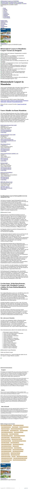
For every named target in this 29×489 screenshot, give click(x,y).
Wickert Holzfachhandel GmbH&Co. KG (9, 153)
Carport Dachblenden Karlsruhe (6, 451)
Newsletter (5, 13)
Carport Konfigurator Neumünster (19, 435)
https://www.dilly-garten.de (6, 188)
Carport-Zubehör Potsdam (5, 437)
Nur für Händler (6, 17)
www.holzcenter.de (5, 178)
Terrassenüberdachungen (17, 101)
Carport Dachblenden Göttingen (6, 449)
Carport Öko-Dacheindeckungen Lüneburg (20, 458)
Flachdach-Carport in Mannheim (10, 346)
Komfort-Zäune (4, 20)
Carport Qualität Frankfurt (5, 461)
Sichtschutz (3, 23)
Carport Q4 (12, 100)
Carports (2, 27)
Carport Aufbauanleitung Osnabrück (7, 435)
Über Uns (5, 10)
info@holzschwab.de (5, 148)
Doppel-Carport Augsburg (5, 428)
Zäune (18, 113)
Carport (3, 113)
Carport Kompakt (18, 100)
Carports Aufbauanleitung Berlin (6, 444)
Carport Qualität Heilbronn (15, 442)
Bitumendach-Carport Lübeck (15, 437)
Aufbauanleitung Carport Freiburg (6, 458)
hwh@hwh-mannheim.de (6, 130)
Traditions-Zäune (4, 21)
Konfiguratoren (6, 16)
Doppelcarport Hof (16, 446)
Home (4, 8)
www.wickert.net (4, 159)
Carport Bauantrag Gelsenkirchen (18, 444)
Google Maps (3, 132)
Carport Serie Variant (5, 100)
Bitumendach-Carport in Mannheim (10, 332)
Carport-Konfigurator (15, 354)
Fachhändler (11, 231)
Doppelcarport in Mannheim (9, 344)
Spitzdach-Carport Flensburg (5, 439)
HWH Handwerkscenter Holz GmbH (9, 125)
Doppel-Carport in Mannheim (9, 345)
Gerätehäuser (25, 100)
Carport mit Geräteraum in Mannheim (11, 339)
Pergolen (2, 25)
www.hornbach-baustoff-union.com (8, 140)
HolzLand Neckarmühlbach (6, 172)
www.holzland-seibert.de (6, 169)
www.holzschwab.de (5, 150)
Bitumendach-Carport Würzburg (17, 439)
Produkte (5, 9)
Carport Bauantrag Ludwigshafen (18, 451)
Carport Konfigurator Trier (14, 430)
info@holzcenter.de (5, 177)
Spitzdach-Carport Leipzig (5, 454)
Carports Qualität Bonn (17, 447)
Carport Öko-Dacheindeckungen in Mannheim (13, 333)
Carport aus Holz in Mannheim (9, 334)
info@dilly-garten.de (5, 186)
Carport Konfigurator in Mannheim (10, 338)
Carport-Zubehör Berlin (5, 430)
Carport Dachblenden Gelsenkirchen (7, 432)
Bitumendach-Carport (8, 230)
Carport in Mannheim (7, 337)
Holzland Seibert (4, 163)
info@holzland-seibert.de (6, 167)
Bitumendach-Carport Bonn (15, 454)
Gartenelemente (4, 26)
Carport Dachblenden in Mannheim (10, 335)
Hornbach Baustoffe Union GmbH (8, 134)
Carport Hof (13, 456)
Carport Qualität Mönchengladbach (6, 425)
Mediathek (5, 15)
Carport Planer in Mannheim (9, 340)
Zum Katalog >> (4, 43)
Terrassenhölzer (4, 24)
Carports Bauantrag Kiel (23, 430)
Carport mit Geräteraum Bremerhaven (17, 428)
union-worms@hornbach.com (7, 139)
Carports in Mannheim (8, 341)
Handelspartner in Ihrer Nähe (14, 278)
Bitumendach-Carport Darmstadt (22, 456)
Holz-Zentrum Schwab (5, 144)
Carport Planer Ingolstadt (5, 442)
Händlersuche (6, 14)
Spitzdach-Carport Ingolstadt (5, 456)
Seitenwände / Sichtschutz (6, 101)
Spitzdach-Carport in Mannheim (10, 347)
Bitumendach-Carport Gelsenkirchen (7, 447)
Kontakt (5, 11)
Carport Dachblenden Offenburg (18, 425)
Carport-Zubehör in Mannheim (9, 343)
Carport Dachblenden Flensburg (6, 446)
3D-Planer (6, 354)
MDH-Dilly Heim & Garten (6, 182)
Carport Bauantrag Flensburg (18, 432)
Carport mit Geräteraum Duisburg (18, 449)
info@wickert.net (4, 158)
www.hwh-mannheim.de (6, 131)
